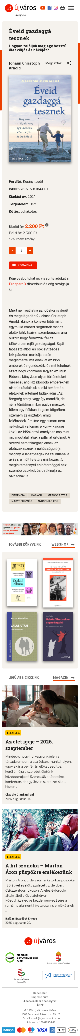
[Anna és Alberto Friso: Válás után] (22, 636)
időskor (36, 495)
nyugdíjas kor (48, 501)
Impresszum (40, 997)
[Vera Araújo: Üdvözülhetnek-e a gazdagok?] (58, 636)
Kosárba (25, 265)
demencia (18, 495)
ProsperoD (17, 284)
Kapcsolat (40, 993)
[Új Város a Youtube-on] (42, 7)
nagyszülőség (22, 501)
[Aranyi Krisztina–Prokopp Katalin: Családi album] (22, 582)
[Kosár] (62, 7)
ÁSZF (40, 1005)
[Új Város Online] (40, 941)
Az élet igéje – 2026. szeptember (29, 744)
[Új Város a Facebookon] (50, 7)
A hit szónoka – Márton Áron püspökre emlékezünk (38, 868)
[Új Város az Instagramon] (56, 7)
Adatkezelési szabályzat (39, 1001)
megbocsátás (57, 495)
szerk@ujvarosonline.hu (45, 1018)
